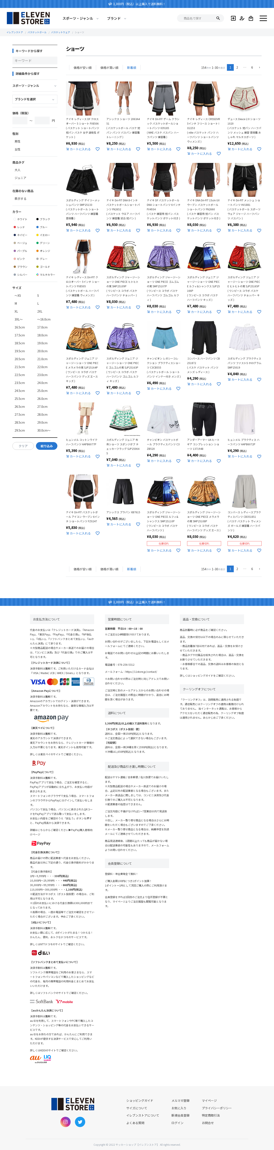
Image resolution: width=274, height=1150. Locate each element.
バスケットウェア (60, 32)
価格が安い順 (83, 67)
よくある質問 (135, 1123)
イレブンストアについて (142, 1115)
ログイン (177, 1123)
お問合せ (208, 1123)
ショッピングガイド (201, 675)
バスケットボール (37, 32)
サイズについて (136, 1108)
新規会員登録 (180, 1115)
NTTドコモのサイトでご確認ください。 (63, 944)
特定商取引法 (211, 1115)
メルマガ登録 (180, 1100)
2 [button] (237, 67)
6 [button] (252, 67)
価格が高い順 (109, 67)
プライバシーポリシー (217, 1108)
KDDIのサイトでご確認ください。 (59, 1050)
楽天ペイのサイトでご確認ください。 (62, 754)
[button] (259, 67)
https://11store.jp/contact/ (141, 671)
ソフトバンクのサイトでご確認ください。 (64, 993)
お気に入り (178, 1108)
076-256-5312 (126, 664)
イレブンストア (14, 32)
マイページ (209, 1100)
